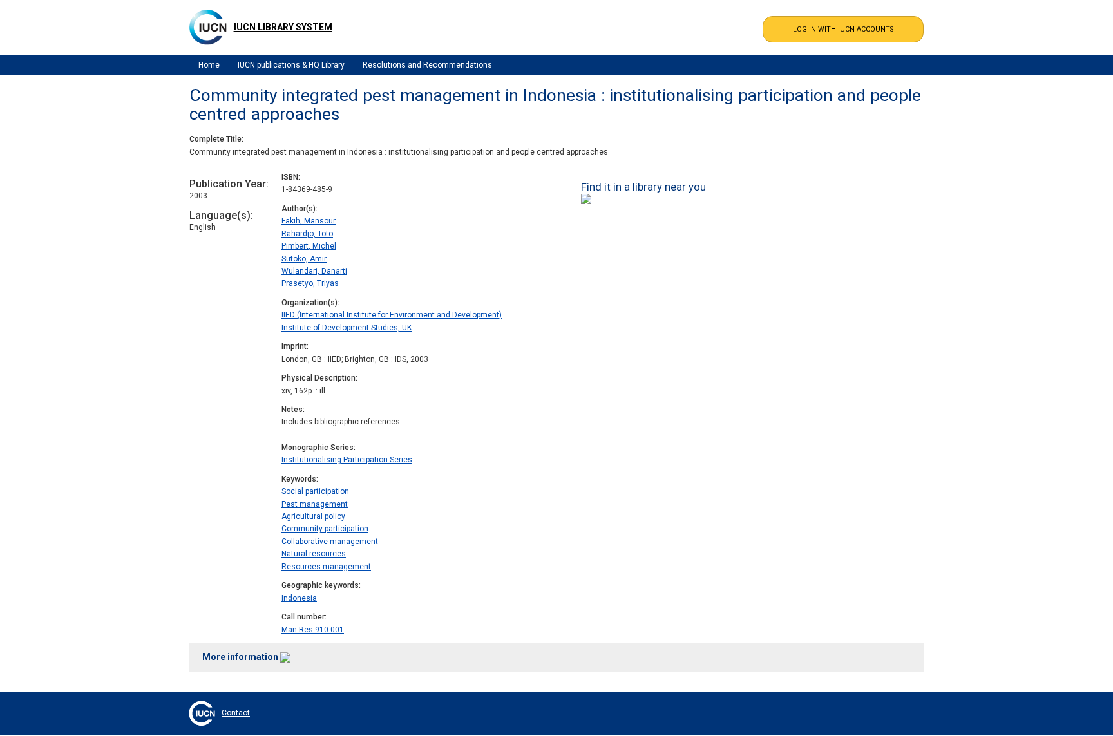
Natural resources (313, 553)
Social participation (315, 491)
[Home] (208, 27)
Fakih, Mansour (308, 220)
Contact (236, 712)
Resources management (326, 566)
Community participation (324, 528)
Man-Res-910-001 (312, 629)
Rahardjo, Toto (307, 233)
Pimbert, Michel (308, 245)
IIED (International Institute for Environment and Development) (391, 314)
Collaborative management (329, 541)
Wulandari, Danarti (314, 271)
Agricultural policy (313, 516)
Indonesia (299, 598)
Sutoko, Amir (304, 258)
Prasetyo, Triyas (310, 283)
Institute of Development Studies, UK (346, 327)
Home (209, 65)
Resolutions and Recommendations (427, 65)
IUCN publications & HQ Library (291, 65)
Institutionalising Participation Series (346, 459)
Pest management (314, 504)
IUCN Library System (283, 27)
